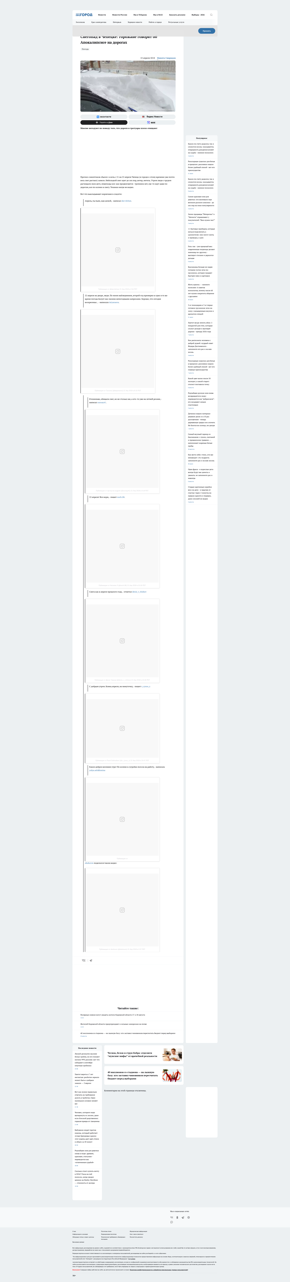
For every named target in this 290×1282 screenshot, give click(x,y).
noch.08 (120, 497)
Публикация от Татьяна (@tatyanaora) (109, 390)
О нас (74, 1231)
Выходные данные (78, 1242)
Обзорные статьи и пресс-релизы (83, 1237)
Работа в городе (155, 22)
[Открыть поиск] (211, 14)
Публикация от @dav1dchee (108, 289)
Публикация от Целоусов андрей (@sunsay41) (113, 491)
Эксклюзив (80, 22)
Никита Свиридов (166, 58)
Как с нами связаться (136, 1234)
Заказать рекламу (177, 15)
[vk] (84, 960)
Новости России (119, 15)
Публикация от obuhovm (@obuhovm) (113, 949)
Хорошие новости (135, 22)
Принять (207, 31)
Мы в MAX (158, 15)
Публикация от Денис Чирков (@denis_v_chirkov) (113, 680)
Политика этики (106, 1231)
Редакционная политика (108, 1234)
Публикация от (122, 858)
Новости (102, 15)
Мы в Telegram (140, 15)
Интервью (117, 22)
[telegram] (91, 960)
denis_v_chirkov (139, 591)
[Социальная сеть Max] (152, 122)
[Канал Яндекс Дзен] (103, 122)
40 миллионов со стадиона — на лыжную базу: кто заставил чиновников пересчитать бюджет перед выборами (127, 1034)
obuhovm (89, 863)
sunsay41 (102, 402)
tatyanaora (114, 302)
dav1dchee (126, 201)
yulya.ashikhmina (97, 770)
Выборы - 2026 (198, 15)
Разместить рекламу (136, 1237)
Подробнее (131, 1259)
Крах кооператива (98, 22)
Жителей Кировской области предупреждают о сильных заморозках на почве (113, 1025)
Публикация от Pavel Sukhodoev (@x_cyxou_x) (112, 760)
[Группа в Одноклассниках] (177, 1217)
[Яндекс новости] (152, 117)
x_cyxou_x (145, 686)
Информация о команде (80, 1234)
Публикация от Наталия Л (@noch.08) (113, 585)
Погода (85, 49)
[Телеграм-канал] (183, 1217)
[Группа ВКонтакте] (103, 117)
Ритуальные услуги (176, 22)
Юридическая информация (138, 1231)
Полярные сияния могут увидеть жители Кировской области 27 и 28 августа (112, 1016)
